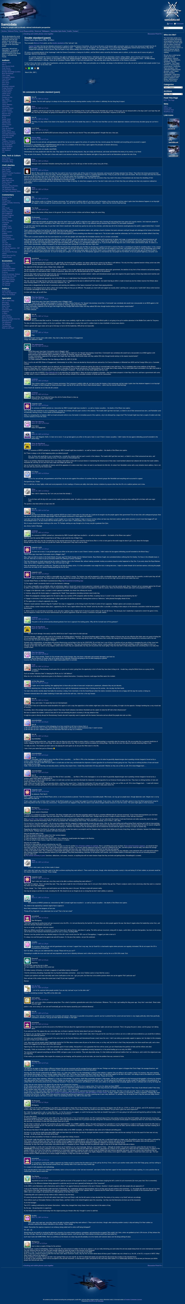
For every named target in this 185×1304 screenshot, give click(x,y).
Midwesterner (6, 115)
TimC (33, 665)
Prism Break (6, 184)
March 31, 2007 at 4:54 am (40, 1217)
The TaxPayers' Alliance (9, 189)
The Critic (5, 242)
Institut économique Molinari (11, 274)
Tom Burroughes (7, 145)
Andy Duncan (6, 68)
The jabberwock (37, 344)
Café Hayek (5, 265)
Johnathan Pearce (7, 108)
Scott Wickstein (7, 137)
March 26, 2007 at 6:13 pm (40, 772)
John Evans (5, 106)
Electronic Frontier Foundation (11, 173)
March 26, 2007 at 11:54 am (40, 666)
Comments (180, 23)
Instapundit (5, 222)
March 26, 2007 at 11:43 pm (40, 809)
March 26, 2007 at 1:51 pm (40, 683)
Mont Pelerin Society (8, 279)
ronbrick (35, 379)
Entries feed (167, 108)
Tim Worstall (6, 250)
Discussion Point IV (154, 34)
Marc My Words (7, 228)
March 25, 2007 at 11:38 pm (40, 549)
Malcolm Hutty (6, 113)
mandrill (34, 169)
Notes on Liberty (7, 178)
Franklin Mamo (6, 92)
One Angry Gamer (7, 160)
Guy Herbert (6, 99)
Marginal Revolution (8, 278)
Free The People (7, 221)
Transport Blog (6, 326)
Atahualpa (100, 1301)
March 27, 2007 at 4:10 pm (40, 987)
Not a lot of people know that (11, 319)
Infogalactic (5, 311)
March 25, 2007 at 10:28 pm (40, 445)
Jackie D (4, 103)
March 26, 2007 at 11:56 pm (40, 862)
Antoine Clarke (6, 70)
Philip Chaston (6, 130)
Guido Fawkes (6, 291)
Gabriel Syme (6, 93)
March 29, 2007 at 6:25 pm (40, 1178)
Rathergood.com (7, 320)
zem (3, 152)
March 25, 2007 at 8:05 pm (40, 346)
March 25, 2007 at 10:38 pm (40, 491)
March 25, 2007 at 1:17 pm (40, 108)
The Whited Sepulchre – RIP (11, 248)
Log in (166, 106)
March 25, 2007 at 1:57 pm (40, 130)
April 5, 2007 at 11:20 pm (39, 1243)
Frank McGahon (7, 90)
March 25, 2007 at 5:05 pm (40, 170)
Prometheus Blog (7, 161)
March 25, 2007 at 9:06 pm (40, 381)
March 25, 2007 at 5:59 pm (40, 189)
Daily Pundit (6, 208)
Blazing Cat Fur (7, 197)
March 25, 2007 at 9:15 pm (40, 394)
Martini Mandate (7, 317)
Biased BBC (6, 304)
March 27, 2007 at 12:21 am (40, 878)
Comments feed (169, 110)
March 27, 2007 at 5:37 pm (40, 1013)
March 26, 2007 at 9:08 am (40, 654)
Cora (3, 206)
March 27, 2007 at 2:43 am (40, 918)
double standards (58, 43)
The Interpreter (6, 322)
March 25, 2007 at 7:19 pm (40, 299)
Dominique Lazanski (8, 86)
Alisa (33, 106)
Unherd (4, 253)
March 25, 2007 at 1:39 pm (40, 119)
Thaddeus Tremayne (8, 141)
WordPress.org (168, 111)
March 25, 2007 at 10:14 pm (40, 423)
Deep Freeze (6, 306)
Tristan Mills (36, 138)
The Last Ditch (6, 246)
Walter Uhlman (6, 148)
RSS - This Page (169, 100)
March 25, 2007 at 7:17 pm (40, 260)
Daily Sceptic (6, 169)
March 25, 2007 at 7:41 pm (40, 316)
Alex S (4, 64)
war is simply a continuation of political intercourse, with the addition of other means (78, 1092)
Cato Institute (6, 267)
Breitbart (4, 199)
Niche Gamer (6, 158)
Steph (4, 139)
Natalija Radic (6, 121)
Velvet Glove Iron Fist (9, 255)
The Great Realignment (9, 293)
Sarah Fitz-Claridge (8, 135)
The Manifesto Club (8, 187)
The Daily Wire (6, 244)
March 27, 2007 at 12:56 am (40, 897)
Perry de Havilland (7, 128)
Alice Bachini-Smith (8, 66)
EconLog (4, 272)
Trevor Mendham (7, 146)
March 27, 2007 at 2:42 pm (40, 960)
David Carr (5, 84)
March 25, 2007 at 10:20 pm (40, 434)
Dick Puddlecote (7, 213)
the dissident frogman (8, 143)
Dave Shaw (5, 82)
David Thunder (6, 171)
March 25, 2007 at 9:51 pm (40, 405)
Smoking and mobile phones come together (38, 34)
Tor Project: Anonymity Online (11, 191)
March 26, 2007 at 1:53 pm (40, 700)
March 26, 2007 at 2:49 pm (40, 736)
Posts (171, 23)
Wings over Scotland (8, 294)
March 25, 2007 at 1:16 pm (40, 99)
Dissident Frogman (8, 215)
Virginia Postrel (6, 257)
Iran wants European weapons (135, 846)
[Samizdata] (92, 10)
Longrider (5, 224)
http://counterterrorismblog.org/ (72, 581)
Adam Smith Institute (8, 263)
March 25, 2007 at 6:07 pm (40, 198)
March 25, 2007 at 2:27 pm (40, 139)
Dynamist (5, 219)
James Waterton (7, 104)
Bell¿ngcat (5, 302)
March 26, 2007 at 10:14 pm (40, 791)
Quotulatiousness (7, 235)
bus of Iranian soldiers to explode (87, 846)
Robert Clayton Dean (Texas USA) (35, 40)
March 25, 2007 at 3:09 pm (40, 161)
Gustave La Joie (7, 97)
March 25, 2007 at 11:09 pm (40, 532)
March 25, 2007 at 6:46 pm (40, 219)
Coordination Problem (8, 268)
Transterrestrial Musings (9, 252)
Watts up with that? (8, 328)
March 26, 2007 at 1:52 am (40, 628)
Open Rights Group (8, 180)
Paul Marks (5, 126)
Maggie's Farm (6, 226)
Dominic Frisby (6, 217)
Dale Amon (5, 81)
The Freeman (6, 283)
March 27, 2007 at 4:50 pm (40, 999)
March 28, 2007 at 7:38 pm (40, 1102)
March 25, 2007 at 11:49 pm (40, 574)
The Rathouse (6, 324)
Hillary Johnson (7, 101)
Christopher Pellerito (8, 77)
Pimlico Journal (7, 182)
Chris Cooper (6, 75)
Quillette (4, 233)
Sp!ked (4, 241)
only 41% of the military (36, 819)
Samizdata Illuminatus (9, 134)
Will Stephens (6, 150)
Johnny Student (7, 110)
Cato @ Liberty (6, 167)
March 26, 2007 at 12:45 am (40, 619)
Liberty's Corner (7, 175)
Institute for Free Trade (9, 276)
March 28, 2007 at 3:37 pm (40, 1063)
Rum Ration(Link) (51, 372)
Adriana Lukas (6, 62)
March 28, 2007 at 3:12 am (40, 1024)
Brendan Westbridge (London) (11, 72)
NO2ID (4, 176)
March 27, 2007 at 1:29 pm (40, 944)
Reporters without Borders (10, 186)
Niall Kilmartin (6, 123)
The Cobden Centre (8, 281)
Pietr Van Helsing (38, 297)
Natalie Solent (6, 119)
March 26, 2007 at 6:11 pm (40, 755)
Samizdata (8, 24)
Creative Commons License (133, 1299)
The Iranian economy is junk (35, 855)
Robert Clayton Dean (8, 132)
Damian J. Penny (7, 210)
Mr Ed (4, 117)
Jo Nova (4, 313)
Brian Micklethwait (7, 73)
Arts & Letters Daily (8, 300)
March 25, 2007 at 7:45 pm (40, 332)
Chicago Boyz (6, 201)
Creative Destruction (8, 270)
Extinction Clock (7, 310)
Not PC (4, 230)
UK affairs (51, 40)
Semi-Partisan (6, 237)
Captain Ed (33, 46)
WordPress (92, 1301)
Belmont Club (38, 43)
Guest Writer (6, 95)
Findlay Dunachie (7, 88)
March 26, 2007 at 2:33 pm (40, 722)
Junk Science (6, 315)
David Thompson (7, 211)
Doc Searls (5, 308)
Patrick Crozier (6, 124)
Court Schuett (6, 79)
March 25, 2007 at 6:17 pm (40, 209)
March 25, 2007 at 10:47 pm (40, 510)
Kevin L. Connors (7, 112)
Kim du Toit (36, 986)
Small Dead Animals (8, 239)
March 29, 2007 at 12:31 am (40, 1160)
